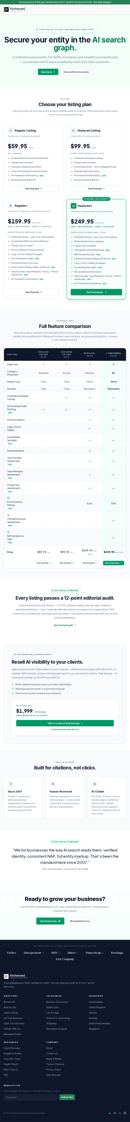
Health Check (11, 1064)
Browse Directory (80, 921)
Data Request (53, 1075)
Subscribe (67, 1097)
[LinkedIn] (125, 1113)
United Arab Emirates (99, 1023)
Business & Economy (57, 1002)
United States (96, 1002)
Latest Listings (11, 1012)
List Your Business (13, 1018)
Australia (93, 1018)
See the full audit (63, 625)
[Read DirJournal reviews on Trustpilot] (109, 1113)
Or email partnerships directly (65, 729)
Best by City (10, 1007)
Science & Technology (58, 1018)
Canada (93, 1012)
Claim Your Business (14, 1023)
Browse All (9, 1002)
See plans (46, 71)
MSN (54, 953)
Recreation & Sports (56, 1028)
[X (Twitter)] (120, 1113)
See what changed (102, 2)
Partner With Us (12, 1028)
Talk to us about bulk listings (63, 723)
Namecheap (93, 953)
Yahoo (71, 953)
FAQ (6, 1075)
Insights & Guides (13, 1053)
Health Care (52, 1007)
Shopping (51, 1023)
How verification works (76, 71)
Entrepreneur (32, 953)
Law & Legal (52, 1012)
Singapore (94, 1028)
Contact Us (52, 1053)
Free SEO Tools (12, 1058)
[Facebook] (115, 1113)
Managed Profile (12, 1034)
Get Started (32, 188)
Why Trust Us (11, 1069)
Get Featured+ (94, 292)
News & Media (53, 1058)
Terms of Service (55, 1064)
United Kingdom (97, 1007)
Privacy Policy (53, 1069)
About (49, 1048)
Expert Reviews (12, 1048)
